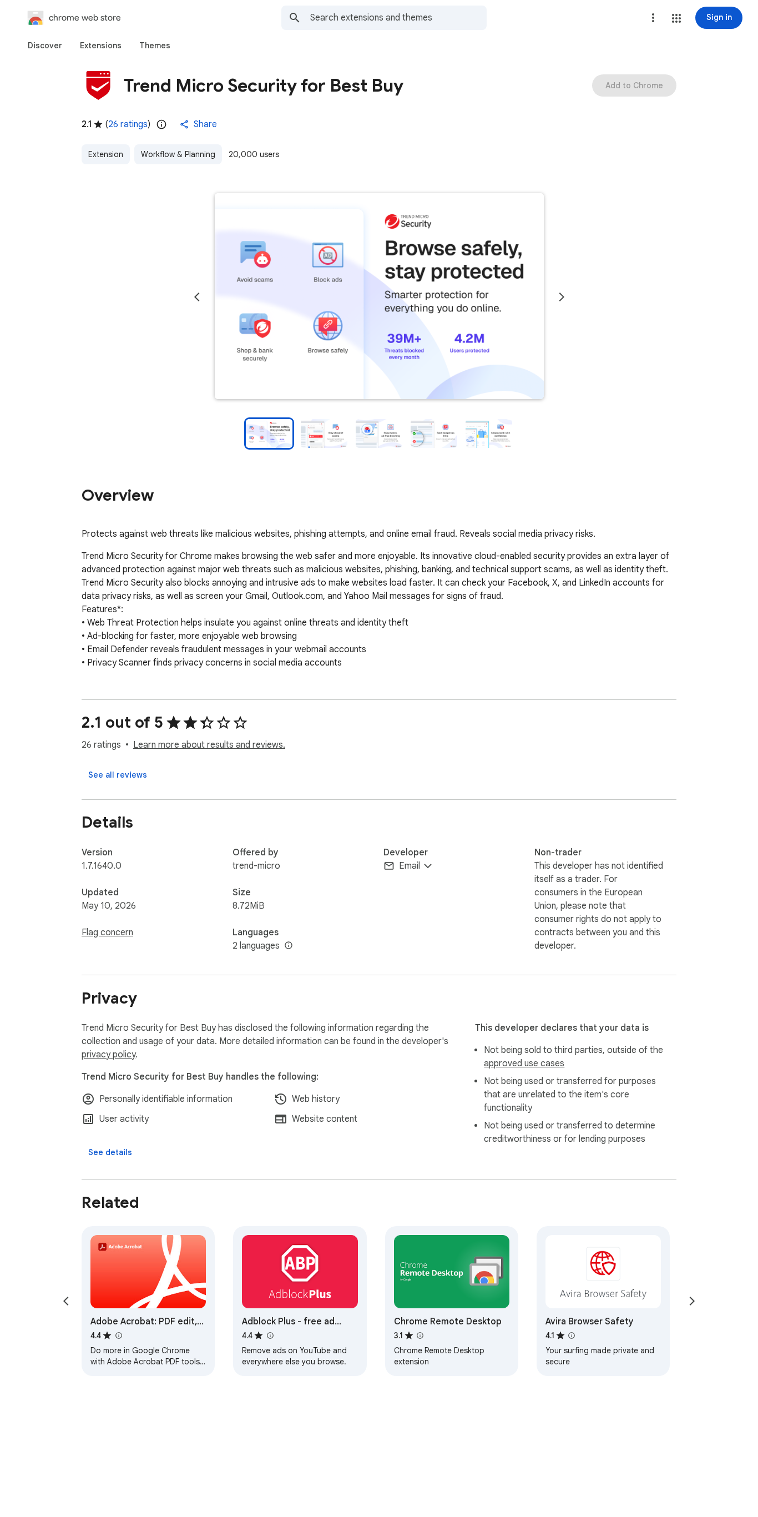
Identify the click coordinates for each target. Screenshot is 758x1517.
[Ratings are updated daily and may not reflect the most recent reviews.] (161, 124)
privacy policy (108, 1054)
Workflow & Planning (178, 154)
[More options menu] (653, 18)
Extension (105, 154)
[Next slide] (561, 297)
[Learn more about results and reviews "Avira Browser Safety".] (571, 1335)
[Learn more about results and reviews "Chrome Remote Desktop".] (420, 1335)
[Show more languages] (288, 945)
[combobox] (398, 17)
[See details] (110, 1152)
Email (409, 865)
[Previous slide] (197, 297)
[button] (676, 18)
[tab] (45, 46)
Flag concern (107, 932)
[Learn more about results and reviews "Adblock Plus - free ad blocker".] (269, 1335)
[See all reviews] (118, 775)
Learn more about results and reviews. (209, 744)
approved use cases (524, 1063)
